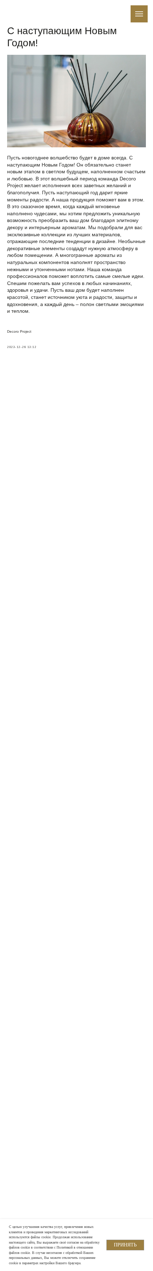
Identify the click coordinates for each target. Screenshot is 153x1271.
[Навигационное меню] (139, 13)
